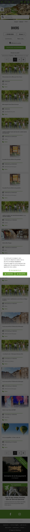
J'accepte (22, 274)
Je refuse (10, 274)
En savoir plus (16, 270)
